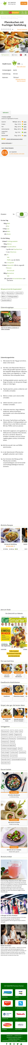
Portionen (22, 217)
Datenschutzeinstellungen (14, 1037)
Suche (22, 13)
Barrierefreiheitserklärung (9, 1040)
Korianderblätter (17, 278)
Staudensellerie (11, 247)
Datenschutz (17, 1035)
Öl (7, 255)
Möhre (4, 296)
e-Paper (25, 649)
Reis (21, 731)
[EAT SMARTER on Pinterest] (10, 1044)
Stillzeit (12, 741)
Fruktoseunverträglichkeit (8, 745)
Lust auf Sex (13, 755)
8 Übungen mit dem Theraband (9, 915)
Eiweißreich (7, 696)
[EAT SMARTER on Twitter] (17, 1044)
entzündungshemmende (18, 759)
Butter (9, 234)
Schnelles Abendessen (14, 795)
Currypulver (10, 262)
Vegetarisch (18, 734)
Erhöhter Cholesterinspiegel (9, 748)
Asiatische (4, 734)
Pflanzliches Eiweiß (19, 696)
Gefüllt (11, 734)
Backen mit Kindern (6, 945)
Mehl (8, 223)
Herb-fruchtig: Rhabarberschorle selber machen (13, 881)
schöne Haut (14, 752)
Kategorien (23, 1040)
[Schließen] (1, 3)
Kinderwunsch (21, 738)
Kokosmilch (10, 265)
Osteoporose (5, 741)
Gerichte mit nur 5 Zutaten (14, 850)
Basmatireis (10, 273)
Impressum (9, 1035)
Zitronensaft (10, 270)
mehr (25, 122)
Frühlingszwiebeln (12, 241)
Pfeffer (9, 260)
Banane (9, 268)
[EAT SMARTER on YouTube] (21, 1044)
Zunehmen (22, 752)
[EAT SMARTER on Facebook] (6, 1044)
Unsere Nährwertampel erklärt (15, 139)
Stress (20, 748)
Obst (16, 731)
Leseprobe (3, 649)
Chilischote (13, 252)
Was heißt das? (21, 66)
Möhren (9, 244)
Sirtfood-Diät (5, 755)
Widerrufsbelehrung (14, 1039)
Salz (8, 229)
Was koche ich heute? (14, 822)
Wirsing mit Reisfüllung (10, 544)
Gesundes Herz (6, 762)
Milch (8, 231)
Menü (2, 13)
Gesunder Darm (6, 759)
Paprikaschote (18, 249)
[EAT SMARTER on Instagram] (14, 1044)
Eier (8, 226)
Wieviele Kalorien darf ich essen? (21, 80)
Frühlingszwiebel (12, 296)
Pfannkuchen (5, 731)
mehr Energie (5, 752)
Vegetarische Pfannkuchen (9, 738)
